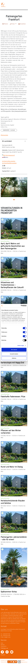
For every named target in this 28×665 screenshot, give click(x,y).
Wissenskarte (3, 646)
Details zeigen (21, 345)
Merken (6, 24)
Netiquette (3, 654)
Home (2, 643)
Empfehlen (23, 24)
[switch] (25, 332)
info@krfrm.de (7, 637)
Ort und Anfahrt (7, 141)
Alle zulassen (14, 349)
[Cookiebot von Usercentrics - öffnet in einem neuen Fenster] (21, 306)
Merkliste (2, 644)
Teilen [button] (13, 24)
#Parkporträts (4, 135)
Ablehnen (14, 358)
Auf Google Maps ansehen (8, 161)
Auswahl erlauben (14, 353)
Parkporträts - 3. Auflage (9, 130)
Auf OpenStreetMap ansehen (9, 163)
